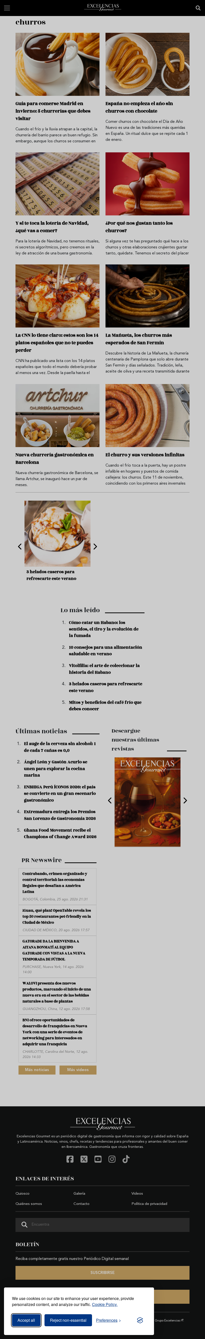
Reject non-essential (68, 1320)
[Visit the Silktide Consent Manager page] (140, 1320)
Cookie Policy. (105, 1304)
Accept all (26, 1320)
